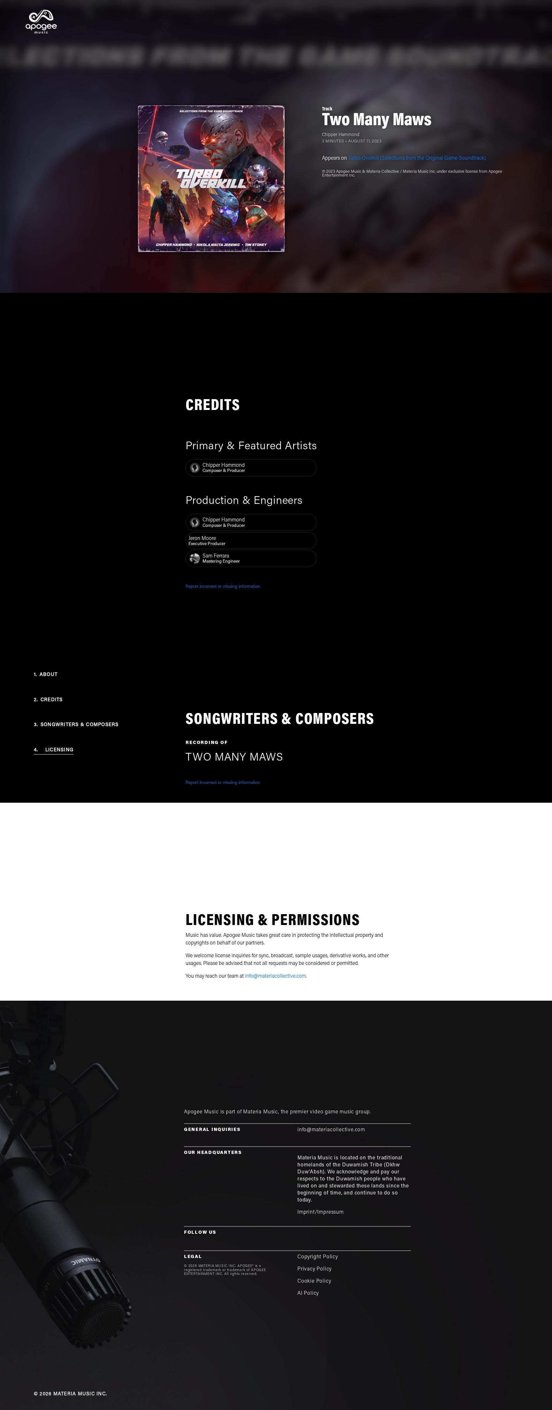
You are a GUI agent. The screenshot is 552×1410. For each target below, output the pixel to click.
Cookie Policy (314, 1281)
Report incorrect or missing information (223, 783)
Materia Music (260, 1112)
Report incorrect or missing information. (223, 587)
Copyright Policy (317, 1257)
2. (48, 700)
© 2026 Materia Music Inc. (70, 1394)
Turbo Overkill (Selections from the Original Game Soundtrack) (417, 158)
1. (45, 674)
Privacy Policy (314, 1269)
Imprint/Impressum (320, 1212)
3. (76, 725)
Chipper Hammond (340, 135)
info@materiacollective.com (275, 976)
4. (53, 750)
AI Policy (308, 1293)
